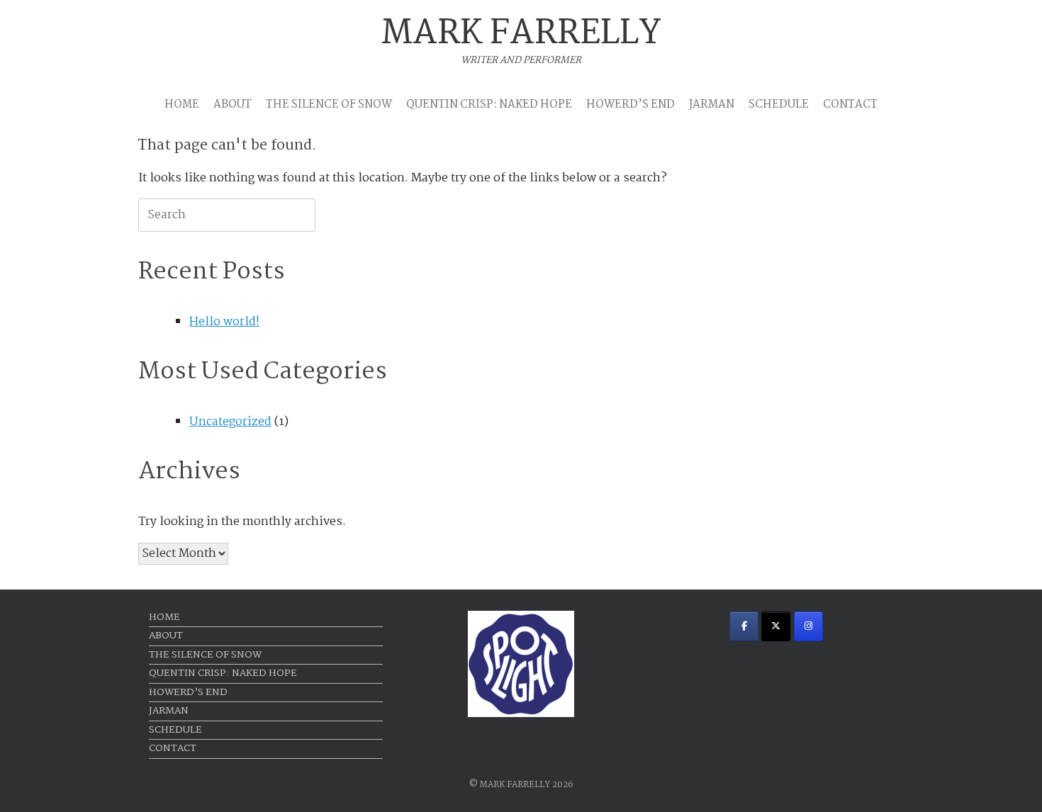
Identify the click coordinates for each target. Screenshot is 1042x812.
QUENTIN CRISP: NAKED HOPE (489, 104)
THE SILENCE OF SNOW (329, 104)
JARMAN (711, 104)
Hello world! (224, 322)
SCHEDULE (779, 104)
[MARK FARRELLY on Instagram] (808, 626)
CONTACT (850, 104)
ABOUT (232, 104)
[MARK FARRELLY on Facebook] (743, 626)
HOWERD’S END (630, 104)
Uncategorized (230, 422)
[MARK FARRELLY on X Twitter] (775, 626)
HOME (181, 104)
